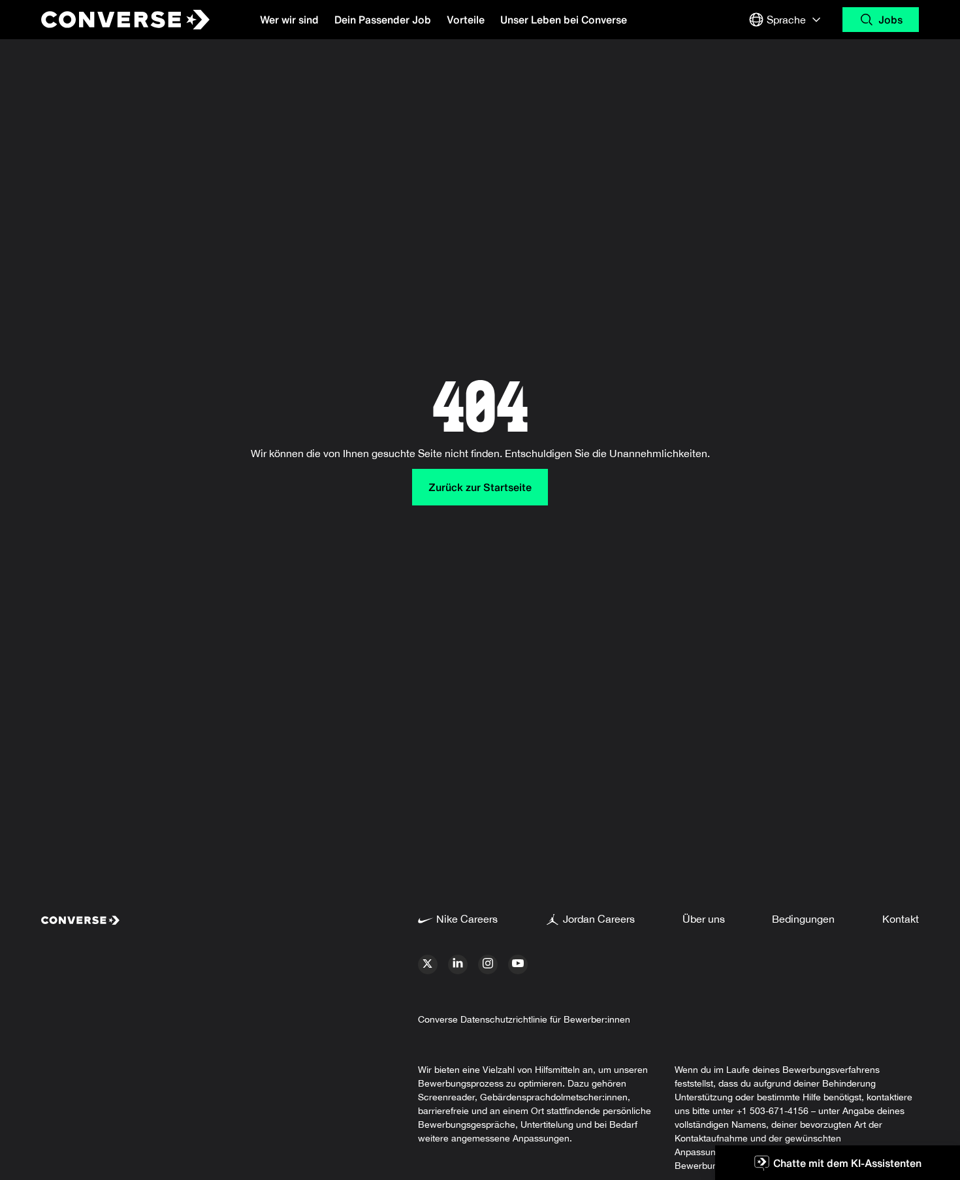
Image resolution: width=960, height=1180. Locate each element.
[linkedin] (458, 964)
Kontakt (900, 919)
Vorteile (466, 19)
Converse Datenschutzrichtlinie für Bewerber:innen (524, 1019)
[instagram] (488, 964)
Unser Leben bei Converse (563, 19)
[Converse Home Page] (114, 19)
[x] (428, 964)
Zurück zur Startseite (480, 487)
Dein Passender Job (382, 19)
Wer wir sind (289, 19)
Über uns (703, 919)
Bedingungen (803, 919)
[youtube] (518, 964)
